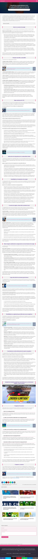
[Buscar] (28, 9)
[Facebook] (2, 482)
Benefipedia (3, 1)
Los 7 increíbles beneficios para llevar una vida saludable (29, 484)
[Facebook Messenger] (4, 482)
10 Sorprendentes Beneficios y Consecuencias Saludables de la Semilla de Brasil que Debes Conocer (9, 484)
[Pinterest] (8, 482)
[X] (6, 482)
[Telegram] (12, 482)
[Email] (14, 482)
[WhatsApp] (10, 482)
